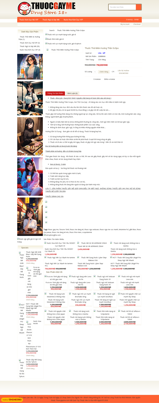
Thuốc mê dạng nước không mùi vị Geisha (124, 250)
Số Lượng (88, 71)
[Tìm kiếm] (138, 7)
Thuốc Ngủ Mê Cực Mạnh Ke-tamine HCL (59, 264)
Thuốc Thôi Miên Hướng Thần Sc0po (71, 30)
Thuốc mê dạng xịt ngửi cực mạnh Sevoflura (105, 301)
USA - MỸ (101, 53)
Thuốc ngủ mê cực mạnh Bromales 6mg (80, 301)
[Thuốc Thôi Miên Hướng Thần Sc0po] (64, 50)
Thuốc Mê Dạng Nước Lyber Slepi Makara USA (90, 264)
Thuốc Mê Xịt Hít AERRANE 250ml (90, 246)
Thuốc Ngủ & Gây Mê (50, 20)
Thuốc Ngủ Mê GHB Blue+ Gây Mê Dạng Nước (33, 254)
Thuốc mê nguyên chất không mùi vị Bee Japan (56, 318)
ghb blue (132, 229)
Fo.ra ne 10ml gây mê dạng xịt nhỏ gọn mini (37, 271)
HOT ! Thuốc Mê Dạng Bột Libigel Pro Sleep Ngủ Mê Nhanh (34, 307)
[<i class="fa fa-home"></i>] (46, 30)
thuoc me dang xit (77, 229)
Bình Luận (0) (73, 93)
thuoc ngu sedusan (92, 229)
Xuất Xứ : (89, 53)
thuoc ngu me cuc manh (109, 229)
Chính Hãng (104, 72)
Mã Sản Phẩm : (91, 56)
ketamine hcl (124, 229)
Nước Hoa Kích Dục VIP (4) (30, 50)
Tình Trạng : (90, 59)
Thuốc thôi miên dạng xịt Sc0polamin (105, 318)
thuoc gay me (53, 229)
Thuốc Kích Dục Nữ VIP (28, 20)
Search (51, 30)
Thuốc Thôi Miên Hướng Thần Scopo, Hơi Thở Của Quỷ (66, 102)
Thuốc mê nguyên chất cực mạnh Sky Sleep (129, 301)
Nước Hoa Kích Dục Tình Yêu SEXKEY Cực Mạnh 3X (59, 250)
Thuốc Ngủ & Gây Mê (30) (30, 46)
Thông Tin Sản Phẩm (55, 93)
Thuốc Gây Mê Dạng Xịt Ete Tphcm (33, 361)
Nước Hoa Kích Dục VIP (73, 20)
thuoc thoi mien (75, 232)
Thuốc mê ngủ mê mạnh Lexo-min (129, 283)
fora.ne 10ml (64, 229)
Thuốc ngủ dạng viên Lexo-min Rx (80, 283)
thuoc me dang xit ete (60, 232)
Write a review (109, 79)
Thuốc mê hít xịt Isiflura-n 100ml (129, 318)
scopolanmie (87, 232)
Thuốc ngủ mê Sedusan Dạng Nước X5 (105, 283)
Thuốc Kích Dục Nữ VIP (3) (30, 43)
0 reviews (97, 79)
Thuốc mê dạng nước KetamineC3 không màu (56, 301)
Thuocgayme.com (62, 400)
